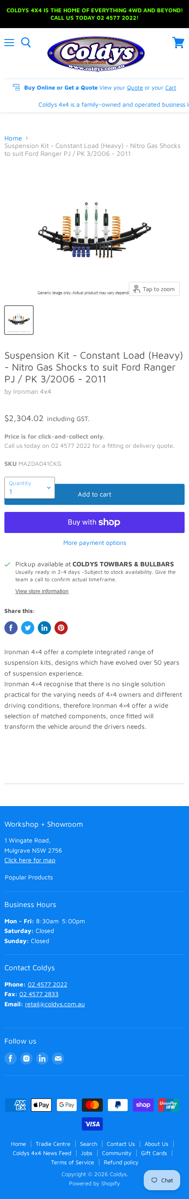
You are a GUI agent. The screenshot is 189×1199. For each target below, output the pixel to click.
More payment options (94, 542)
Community (116, 1152)
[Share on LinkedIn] (44, 627)
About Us (156, 1143)
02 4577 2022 (47, 984)
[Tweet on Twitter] (27, 627)
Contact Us (121, 1143)
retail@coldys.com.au (55, 1004)
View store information (42, 591)
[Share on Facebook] (11, 627)
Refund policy (121, 1162)
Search (88, 1143)
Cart (170, 87)
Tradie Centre (53, 1143)
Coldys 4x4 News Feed (42, 1152)
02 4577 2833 (38, 993)
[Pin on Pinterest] (61, 627)
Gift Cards (154, 1152)
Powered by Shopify (94, 1183)
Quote (135, 87)
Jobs (86, 1152)
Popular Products (29, 877)
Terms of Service (72, 1162)
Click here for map (29, 860)
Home (13, 138)
